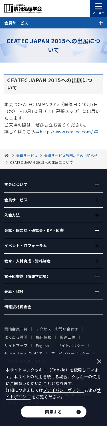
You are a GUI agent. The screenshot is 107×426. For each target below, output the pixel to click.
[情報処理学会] (7, 155)
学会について (15, 184)
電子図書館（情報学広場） (27, 276)
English (42, 345)
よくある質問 (15, 337)
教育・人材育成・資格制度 (27, 261)
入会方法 (12, 215)
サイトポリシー (71, 345)
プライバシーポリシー (70, 353)
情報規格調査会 (17, 306)
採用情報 (43, 337)
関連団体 (67, 337)
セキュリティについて (23, 353)
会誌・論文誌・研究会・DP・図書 (34, 230)
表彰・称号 (14, 291)
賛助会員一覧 (15, 329)
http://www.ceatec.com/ (66, 132)
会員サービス (15, 199)
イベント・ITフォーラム (25, 245)
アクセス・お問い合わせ (57, 329)
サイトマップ (15, 345)
